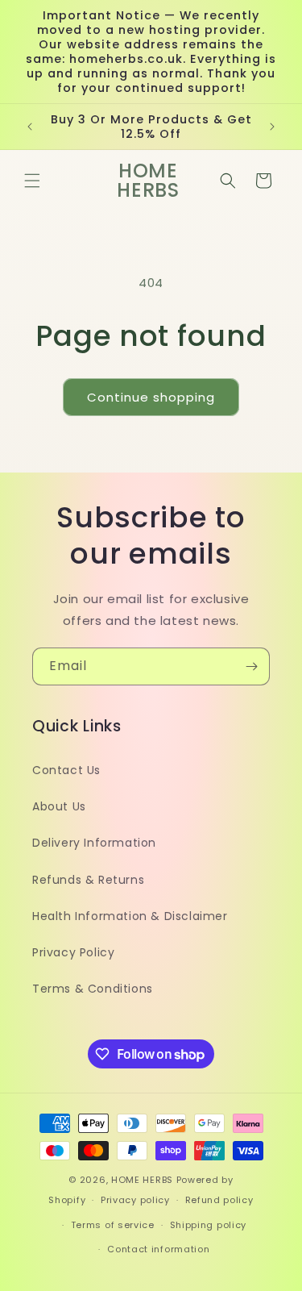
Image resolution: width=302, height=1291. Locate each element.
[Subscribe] (251, 666)
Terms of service (113, 1224)
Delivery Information (94, 843)
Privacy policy (135, 1199)
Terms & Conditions (92, 989)
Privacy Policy (73, 952)
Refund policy (219, 1199)
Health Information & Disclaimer (130, 916)
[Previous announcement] (30, 126)
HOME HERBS (142, 1179)
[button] (32, 180)
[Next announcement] (272, 126)
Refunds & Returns (88, 880)
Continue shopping (151, 397)
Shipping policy (208, 1224)
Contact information (158, 1249)
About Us (59, 806)
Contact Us (66, 770)
